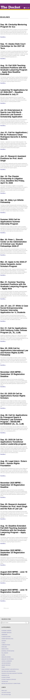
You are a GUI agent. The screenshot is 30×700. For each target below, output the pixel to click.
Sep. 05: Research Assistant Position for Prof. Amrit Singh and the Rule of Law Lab (13, 506)
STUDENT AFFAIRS (6, 677)
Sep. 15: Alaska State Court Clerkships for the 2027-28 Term (12, 46)
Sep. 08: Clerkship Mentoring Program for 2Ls (13, 25)
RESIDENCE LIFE (5, 675)
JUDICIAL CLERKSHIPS (7, 661)
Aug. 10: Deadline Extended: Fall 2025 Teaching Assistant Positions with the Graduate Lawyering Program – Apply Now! (13, 530)
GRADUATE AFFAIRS (6, 657)
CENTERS (4, 640)
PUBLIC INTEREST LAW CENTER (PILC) (10, 669)
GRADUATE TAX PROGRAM (8, 659)
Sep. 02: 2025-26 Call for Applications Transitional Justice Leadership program (13, 441)
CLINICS (3, 642)
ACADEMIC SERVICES (6, 632)
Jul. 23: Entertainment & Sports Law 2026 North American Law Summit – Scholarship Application (11, 113)
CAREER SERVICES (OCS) (7, 638)
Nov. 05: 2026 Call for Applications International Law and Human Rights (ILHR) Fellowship (14, 351)
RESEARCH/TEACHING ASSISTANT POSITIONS (12, 673)
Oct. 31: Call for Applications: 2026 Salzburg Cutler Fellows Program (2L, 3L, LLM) (13, 330)
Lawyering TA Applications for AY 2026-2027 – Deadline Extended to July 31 (14, 92)
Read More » (3, 37)
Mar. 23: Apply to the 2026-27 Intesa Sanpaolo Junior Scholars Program (13, 264)
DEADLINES (4, 646)
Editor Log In (4, 690)
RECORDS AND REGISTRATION (8, 671)
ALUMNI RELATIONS (6, 636)
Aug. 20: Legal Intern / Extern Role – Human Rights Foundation (13, 463)
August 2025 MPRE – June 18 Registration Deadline (13, 572)
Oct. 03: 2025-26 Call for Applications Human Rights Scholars (12, 395)
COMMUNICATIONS (6, 644)
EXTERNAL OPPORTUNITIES (8, 650)
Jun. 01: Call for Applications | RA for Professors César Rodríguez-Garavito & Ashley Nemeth (14, 135)
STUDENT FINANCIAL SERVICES (9, 679)
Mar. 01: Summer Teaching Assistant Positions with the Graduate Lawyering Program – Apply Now (13, 285)
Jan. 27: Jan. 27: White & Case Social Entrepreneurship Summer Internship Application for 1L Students (14, 309)
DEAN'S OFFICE (5, 648)
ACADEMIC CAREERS (6, 630)
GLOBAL (3, 655)
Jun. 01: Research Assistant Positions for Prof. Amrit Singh (13, 158)
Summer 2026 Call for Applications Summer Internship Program (10, 221)
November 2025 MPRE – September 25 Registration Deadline (12, 374)
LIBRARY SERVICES (6, 665)
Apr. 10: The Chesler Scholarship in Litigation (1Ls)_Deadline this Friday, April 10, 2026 (12, 179)
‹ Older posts (6, 608)
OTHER (3, 667)
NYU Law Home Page (6, 694)
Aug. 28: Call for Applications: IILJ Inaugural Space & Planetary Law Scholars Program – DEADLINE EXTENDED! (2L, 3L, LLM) (14, 419)
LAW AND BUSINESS (6, 663)
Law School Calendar (6, 692)
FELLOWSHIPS (5, 653)
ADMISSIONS (4, 634)
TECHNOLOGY (5, 681)
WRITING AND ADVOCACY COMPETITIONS (11, 683)
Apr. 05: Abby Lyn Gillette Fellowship (12, 201)
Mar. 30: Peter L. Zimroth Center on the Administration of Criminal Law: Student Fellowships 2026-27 (13, 242)
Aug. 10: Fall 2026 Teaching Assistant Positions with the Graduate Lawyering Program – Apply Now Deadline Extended (13, 70)
